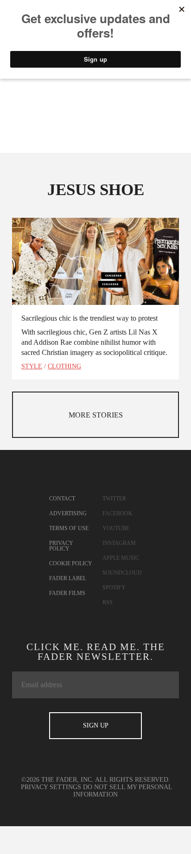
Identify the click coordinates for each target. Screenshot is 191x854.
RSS (107, 602)
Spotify (114, 587)
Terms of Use (69, 528)
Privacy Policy (61, 546)
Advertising (68, 513)
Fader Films (67, 593)
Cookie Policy (70, 563)
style (31, 366)
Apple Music (120, 558)
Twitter (114, 498)
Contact (62, 498)
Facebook (117, 513)
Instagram (119, 543)
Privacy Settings (51, 787)
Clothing (64, 366)
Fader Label (67, 578)
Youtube (115, 528)
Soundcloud (122, 572)
